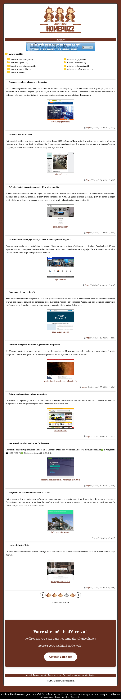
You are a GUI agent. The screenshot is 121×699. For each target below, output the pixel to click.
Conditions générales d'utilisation (60, 681)
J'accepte (75, 697)
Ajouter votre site (60, 657)
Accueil (29, 675)
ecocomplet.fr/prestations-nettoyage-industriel (60, 480)
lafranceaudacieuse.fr (60, 532)
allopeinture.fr (60, 430)
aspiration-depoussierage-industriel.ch (60, 381)
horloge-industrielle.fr (60, 581)
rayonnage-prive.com (60, 122)
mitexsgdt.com (61, 174)
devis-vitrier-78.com (60, 332)
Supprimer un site (80, 675)
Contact (92, 675)
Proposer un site (40, 675)
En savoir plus (62, 697)
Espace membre (54, 675)
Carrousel (67, 675)
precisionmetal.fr (60, 227)
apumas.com (60, 279)
